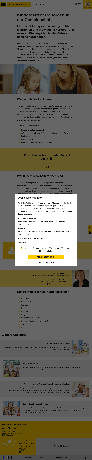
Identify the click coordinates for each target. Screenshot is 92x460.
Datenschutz (21, 243)
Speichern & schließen (46, 262)
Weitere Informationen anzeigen (31, 238)
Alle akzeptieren (46, 257)
